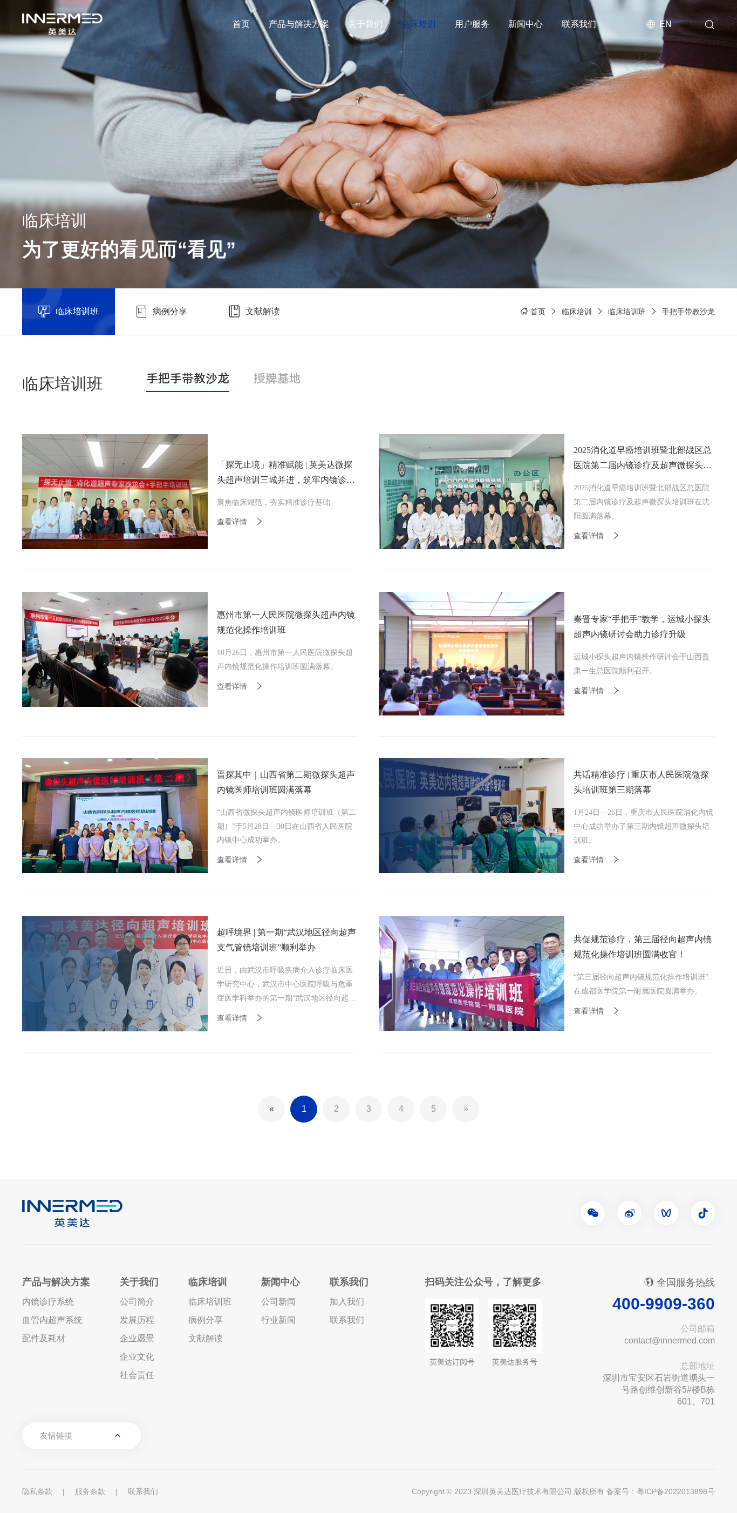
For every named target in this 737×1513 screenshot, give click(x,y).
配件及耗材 (43, 1338)
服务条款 (90, 1491)
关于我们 (365, 24)
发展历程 (137, 1320)
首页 (241, 24)
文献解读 (205, 1338)
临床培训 (418, 24)
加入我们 (347, 1301)
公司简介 (137, 1301)
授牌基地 (277, 379)
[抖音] (703, 1213)
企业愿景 (137, 1338)
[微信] (593, 1213)
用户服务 (472, 24)
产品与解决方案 (299, 24)
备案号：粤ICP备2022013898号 (660, 1491)
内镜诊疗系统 (48, 1301)
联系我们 (579, 24)
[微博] (629, 1213)
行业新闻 (278, 1320)
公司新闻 (278, 1301)
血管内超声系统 (52, 1320)
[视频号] (666, 1213)
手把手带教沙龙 (688, 311)
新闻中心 (525, 24)
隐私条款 (37, 1491)
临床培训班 (627, 311)
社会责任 (137, 1375)
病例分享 (205, 1320)
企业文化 (137, 1356)
